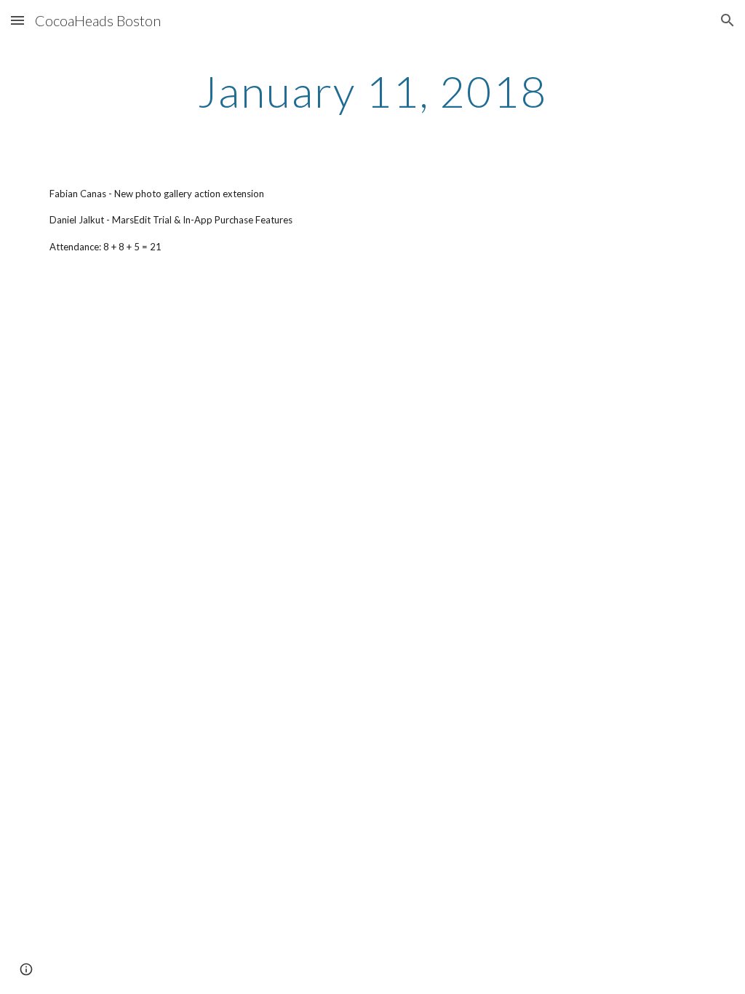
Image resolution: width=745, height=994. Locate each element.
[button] (17, 20)
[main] (372, 91)
